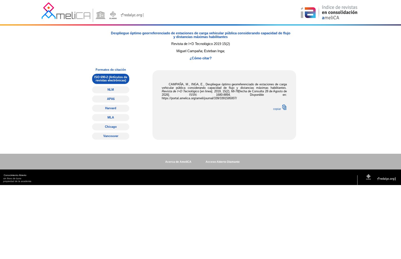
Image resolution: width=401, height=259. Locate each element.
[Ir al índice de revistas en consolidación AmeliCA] (329, 20)
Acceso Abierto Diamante (223, 161)
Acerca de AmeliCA (178, 161)
